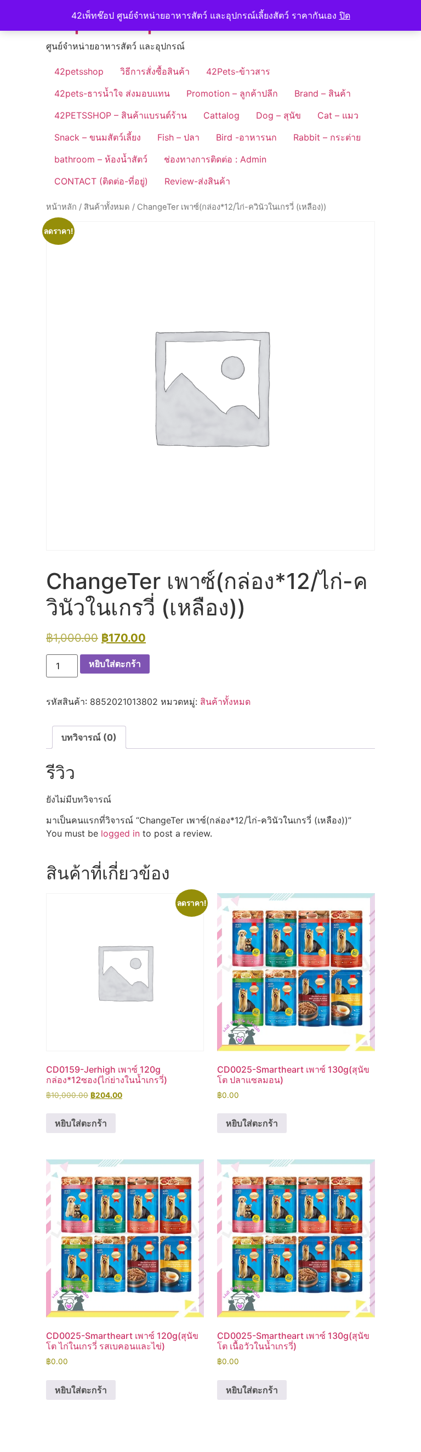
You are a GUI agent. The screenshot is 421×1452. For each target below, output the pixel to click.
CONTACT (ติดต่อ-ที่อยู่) (101, 181)
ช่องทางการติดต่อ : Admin (215, 159)
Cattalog (221, 115)
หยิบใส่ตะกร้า (115, 663)
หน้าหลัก (61, 207)
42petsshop (79, 71)
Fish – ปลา (178, 137)
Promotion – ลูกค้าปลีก (232, 93)
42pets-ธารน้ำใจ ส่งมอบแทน (112, 93)
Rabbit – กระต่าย (327, 137)
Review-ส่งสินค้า (197, 181)
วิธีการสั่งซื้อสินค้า (155, 71)
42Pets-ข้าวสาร (238, 71)
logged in (120, 833)
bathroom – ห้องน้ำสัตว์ (100, 159)
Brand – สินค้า (322, 93)
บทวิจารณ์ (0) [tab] (89, 737)
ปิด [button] (344, 15)
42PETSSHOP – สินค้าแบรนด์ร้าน (120, 115)
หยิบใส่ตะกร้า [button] (81, 1123)
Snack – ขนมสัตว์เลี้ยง (97, 137)
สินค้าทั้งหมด (107, 207)
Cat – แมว (338, 115)
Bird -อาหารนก (246, 137)
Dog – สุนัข (278, 115)
